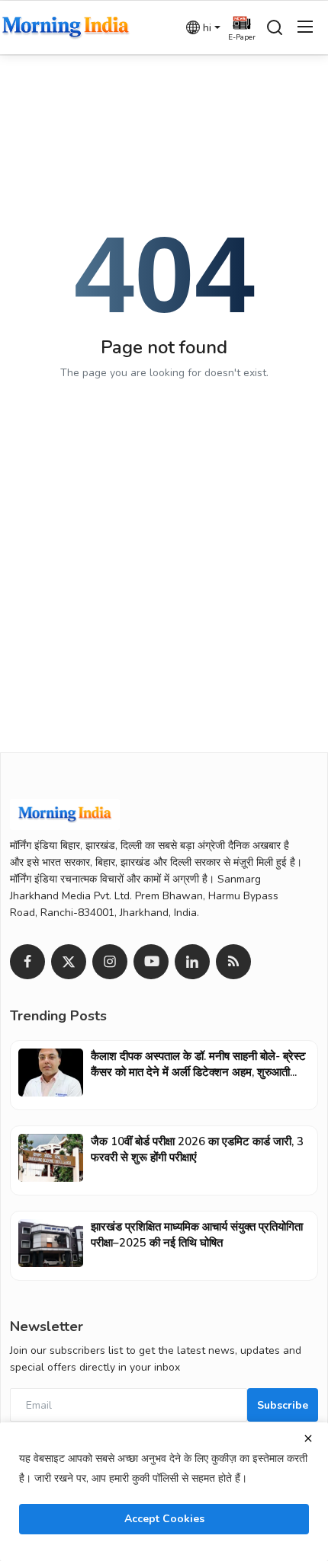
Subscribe (282, 1405)
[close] (308, 1438)
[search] (274, 27)
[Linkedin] (192, 961)
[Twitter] (68, 961)
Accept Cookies (164, 1519)
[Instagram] (109, 961)
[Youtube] (151, 961)
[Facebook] (27, 961)
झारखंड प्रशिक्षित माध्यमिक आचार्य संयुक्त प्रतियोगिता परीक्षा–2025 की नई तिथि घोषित (197, 1234)
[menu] (305, 27)
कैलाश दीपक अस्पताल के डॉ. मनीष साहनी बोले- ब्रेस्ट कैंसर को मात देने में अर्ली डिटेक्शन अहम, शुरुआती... (198, 1064)
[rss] (233, 961)
